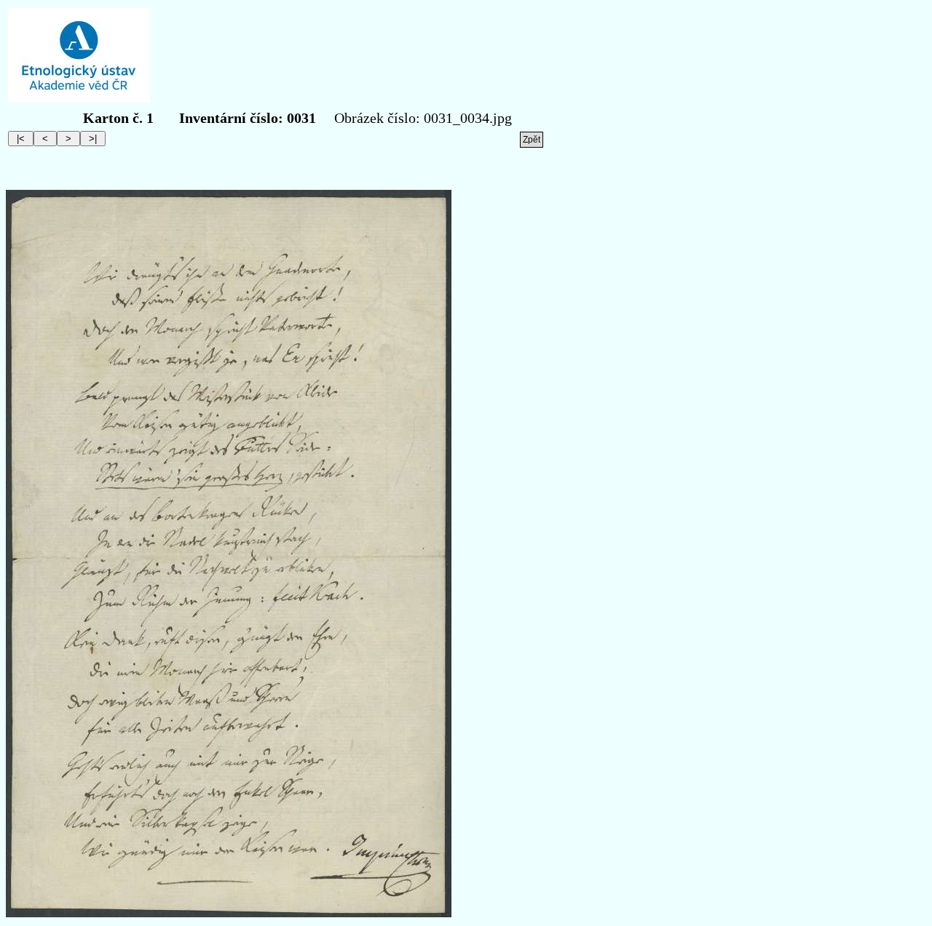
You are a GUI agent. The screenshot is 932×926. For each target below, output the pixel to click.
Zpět (531, 140)
